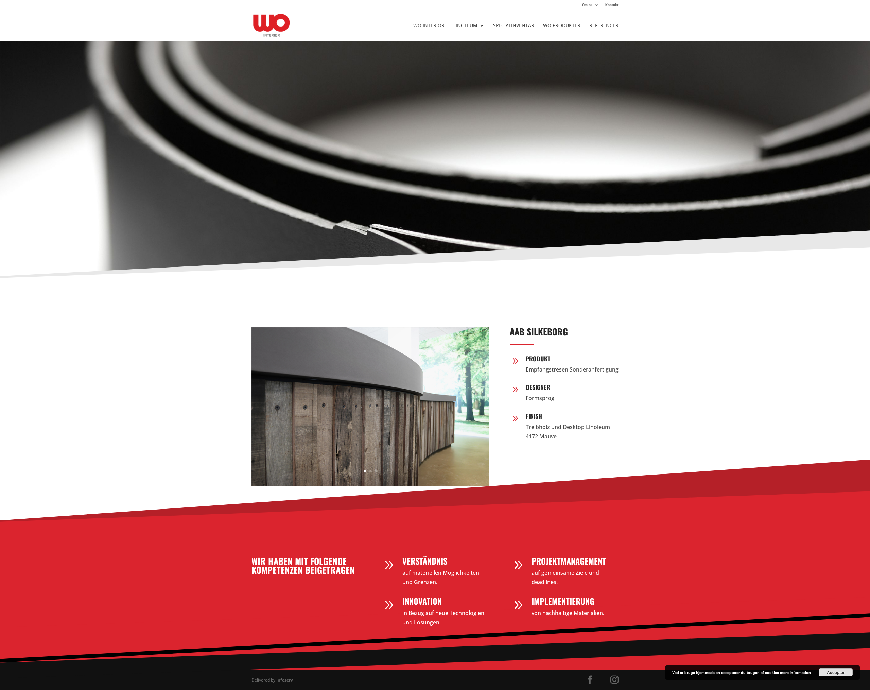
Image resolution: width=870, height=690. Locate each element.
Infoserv (284, 680)
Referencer (604, 26)
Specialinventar (513, 26)
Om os (587, 5)
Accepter (836, 672)
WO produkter (561, 26)
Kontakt (612, 5)
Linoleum (465, 26)
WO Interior (429, 26)
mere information (795, 672)
